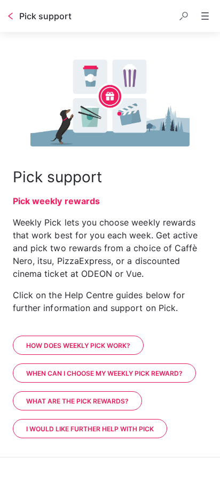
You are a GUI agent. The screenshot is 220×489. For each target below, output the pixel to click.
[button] (183, 16)
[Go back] (10, 16)
